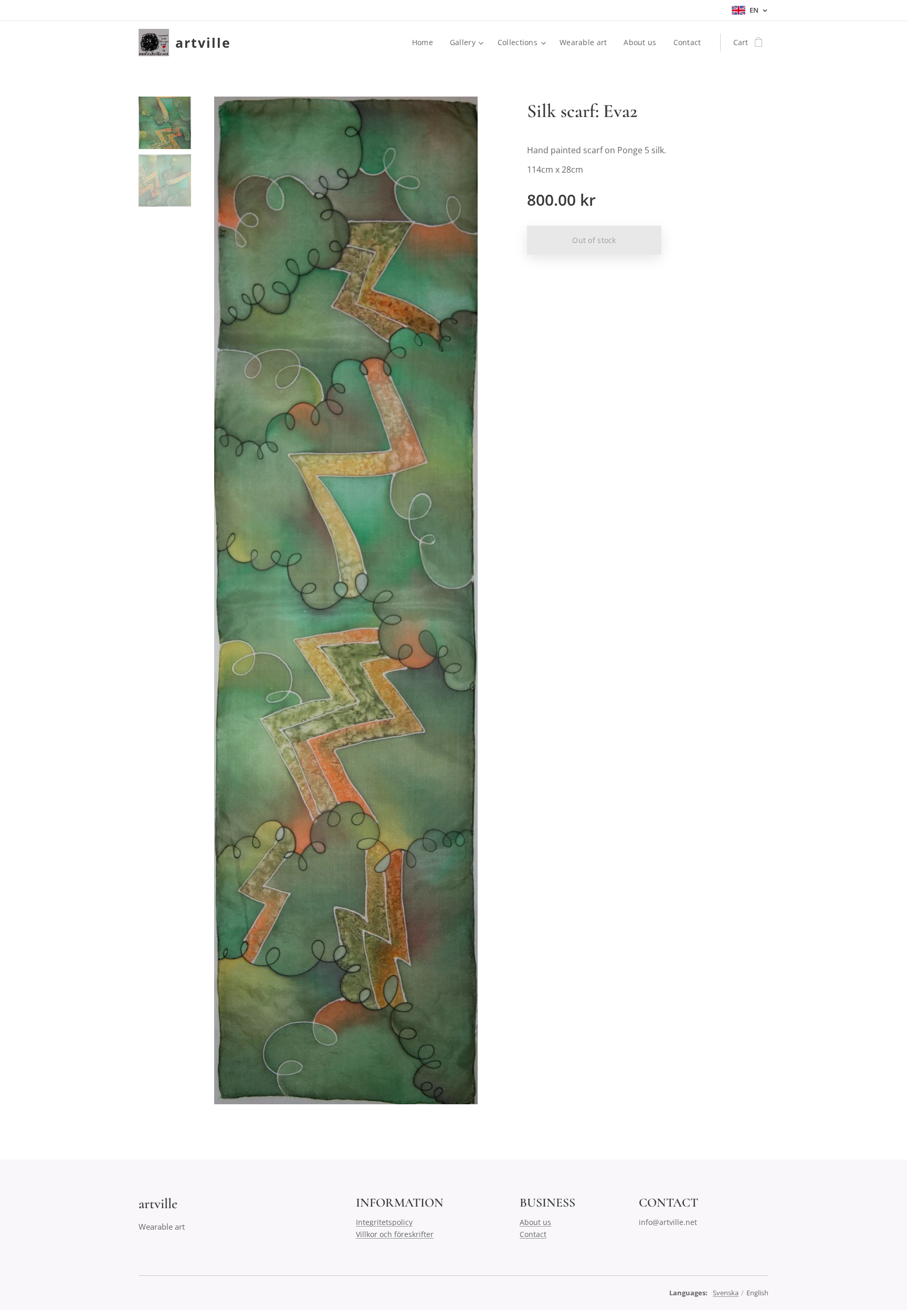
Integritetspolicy (384, 1222)
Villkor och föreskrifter (395, 1234)
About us (535, 1222)
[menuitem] (425, 42)
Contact (533, 1234)
